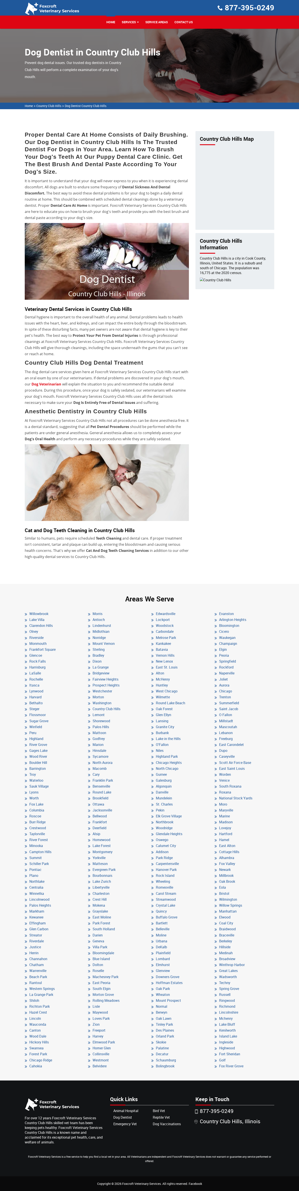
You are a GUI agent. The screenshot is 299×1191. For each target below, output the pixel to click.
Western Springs (42, 988)
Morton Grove (103, 994)
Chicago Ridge (40, 1060)
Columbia (36, 810)
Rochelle (36, 679)
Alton (160, 673)
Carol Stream (166, 893)
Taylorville (37, 833)
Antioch (99, 619)
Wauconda (37, 1024)
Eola (222, 887)
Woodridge (164, 827)
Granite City (165, 726)
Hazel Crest (38, 1012)
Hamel (224, 839)
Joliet (223, 679)
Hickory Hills (39, 1042)
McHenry (163, 679)
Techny (224, 982)
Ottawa (98, 804)
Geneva (98, 941)
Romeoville (164, 887)
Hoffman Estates (169, 982)
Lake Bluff (227, 1024)
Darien (98, 935)
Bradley (98, 655)
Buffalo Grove (166, 917)
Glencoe (35, 655)
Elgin (223, 649)
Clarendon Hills (41, 625)
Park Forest (101, 923)
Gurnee (161, 774)
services (129, 22)
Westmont (101, 1060)
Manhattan (228, 911)
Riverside (36, 637)
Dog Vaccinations (167, 1123)
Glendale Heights (169, 833)
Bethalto (36, 703)
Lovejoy (225, 827)
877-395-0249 (249, 7)
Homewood (101, 839)
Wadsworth (228, 976)
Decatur (162, 1054)
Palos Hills (101, 726)
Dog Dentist (122, 1117)
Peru (32, 732)
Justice (35, 947)
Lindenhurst (102, 625)
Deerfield (99, 827)
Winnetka (36, 893)
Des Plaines (165, 1030)
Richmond (227, 1006)
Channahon (38, 958)
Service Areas (156, 22)
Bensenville (101, 786)
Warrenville (37, 970)
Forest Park (38, 1054)
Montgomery (103, 851)
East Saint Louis (232, 768)
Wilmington (228, 899)
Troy (32, 774)
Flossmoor (37, 714)
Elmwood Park (104, 1042)
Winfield (35, 726)
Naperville (226, 673)
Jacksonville (102, 810)
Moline (161, 935)
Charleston (101, 893)
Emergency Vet (125, 1123)
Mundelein (164, 798)
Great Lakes (228, 970)
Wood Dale (37, 1036)
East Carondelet (231, 744)
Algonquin (164, 786)
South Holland (104, 929)
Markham (36, 911)
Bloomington (229, 625)
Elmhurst (163, 964)
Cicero (224, 631)
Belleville (162, 929)
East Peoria (101, 982)
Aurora (224, 685)
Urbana (161, 941)
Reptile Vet (161, 1117)
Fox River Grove (231, 1066)
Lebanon (226, 732)
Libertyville (101, 887)
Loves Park (101, 1018)
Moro (223, 804)
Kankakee (163, 643)
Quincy (161, 911)
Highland (36, 738)
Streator (35, 935)
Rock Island (165, 875)
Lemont (99, 714)
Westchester (102, 691)
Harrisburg (37, 667)
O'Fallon (162, 744)
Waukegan (227, 637)
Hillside (224, 947)
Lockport (163, 619)
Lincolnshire (228, 1012)
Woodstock (165, 625)
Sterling (99, 649)
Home (110, 22)
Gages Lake (38, 750)
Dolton (98, 964)
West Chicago (167, 691)
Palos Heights (40, 905)
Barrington (37, 768)
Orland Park (165, 1036)
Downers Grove (167, 976)
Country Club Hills (48, 106)
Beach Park (38, 976)
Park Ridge (164, 857)
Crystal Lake (165, 905)
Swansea (36, 1048)
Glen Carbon (38, 929)
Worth (34, 798)
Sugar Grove (38, 721)
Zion (96, 1024)
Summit (35, 857)
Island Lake (228, 1036)
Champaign (228, 643)
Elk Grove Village (169, 816)
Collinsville (101, 1054)
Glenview (163, 970)
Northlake (36, 881)
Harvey (98, 1036)
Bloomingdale (103, 952)
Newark (225, 869)
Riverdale (36, 941)
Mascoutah (228, 726)
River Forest (38, 839)
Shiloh (34, 1000)
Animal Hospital (125, 1110)
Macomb (100, 768)
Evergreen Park (104, 869)
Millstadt (226, 721)
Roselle (98, 970)
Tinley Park (164, 1024)
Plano (33, 875)
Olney (33, 631)
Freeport (99, 1030)
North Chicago (167, 768)
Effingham (37, 923)
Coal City (226, 923)
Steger (34, 708)
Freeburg (226, 738)
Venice (224, 780)
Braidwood (227, 929)
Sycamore (100, 756)
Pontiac (35, 869)
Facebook (195, 1184)
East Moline (102, 917)
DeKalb (161, 947)
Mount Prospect (168, 1000)
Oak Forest (164, 708)
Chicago (225, 691)
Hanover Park (166, 869)
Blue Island (101, 958)
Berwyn (161, 1012)
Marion (98, 744)
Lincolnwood (39, 899)
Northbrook (164, 822)
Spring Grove (229, 988)
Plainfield (163, 952)
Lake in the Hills (168, 738)
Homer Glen (102, 1048)
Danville (162, 792)
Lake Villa (36, 619)
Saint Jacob (228, 708)
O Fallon (225, 714)
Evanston (226, 613)
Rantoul (35, 982)
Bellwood (100, 816)
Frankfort (100, 822)
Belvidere (100, 1066)
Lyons (34, 792)
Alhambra (226, 857)
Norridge (99, 637)
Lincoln (35, 1018)
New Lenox (164, 661)
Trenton (225, 697)
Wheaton (163, 994)
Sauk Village (39, 786)
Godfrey (99, 738)
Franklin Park (103, 780)
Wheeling (163, 881)
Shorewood (101, 721)
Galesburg (164, 780)
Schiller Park (39, 863)
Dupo (223, 750)
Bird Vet (159, 1110)
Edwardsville (165, 613)
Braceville (226, 935)
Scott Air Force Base (235, 762)
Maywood (100, 1012)
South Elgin (102, 988)
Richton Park (39, 1006)
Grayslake (100, 911)
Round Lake (102, 792)
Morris (97, 613)
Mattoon (99, 732)
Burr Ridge (37, 822)
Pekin (160, 810)
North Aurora (103, 762)
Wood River (38, 756)
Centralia (36, 887)
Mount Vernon (104, 643)
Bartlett (162, 923)
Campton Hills (40, 851)
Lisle (96, 1006)
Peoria (224, 655)
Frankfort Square (42, 649)
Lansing (162, 721)
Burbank (162, 732)
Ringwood (227, 1000)
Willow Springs (230, 905)
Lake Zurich (102, 881)
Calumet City (166, 845)
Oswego (162, 839)
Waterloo (36, 780)
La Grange (101, 667)
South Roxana (230, 786)
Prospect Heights (106, 685)
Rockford (226, 667)
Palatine (162, 1048)
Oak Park (163, 988)
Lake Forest (102, 845)
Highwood (227, 1048)
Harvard (35, 697)
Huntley (162, 685)
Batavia (162, 649)
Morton (98, 697)
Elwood (224, 917)
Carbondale (165, 631)
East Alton (227, 845)
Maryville (226, 810)
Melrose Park (166, 637)
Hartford (225, 833)
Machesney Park (105, 976)
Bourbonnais (102, 875)
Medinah (226, 952)
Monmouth (38, 643)
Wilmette (163, 697)
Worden (225, 774)
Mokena (99, 905)
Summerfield (229, 703)
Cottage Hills (229, 851)
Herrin (34, 952)
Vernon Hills (165, 655)
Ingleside (226, 1042)
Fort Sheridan (229, 1054)
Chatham (36, 964)
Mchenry (226, 1018)
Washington (102, 703)
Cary (96, 774)
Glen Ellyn (163, 714)
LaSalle (35, 673)
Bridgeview (101, 673)
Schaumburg (166, 1060)
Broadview (227, 958)
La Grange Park (41, 994)
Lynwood (36, 691)
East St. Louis (167, 667)
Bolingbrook (165, 1066)
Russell (224, 994)
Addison (162, 851)
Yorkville (99, 857)
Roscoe (35, 816)
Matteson (100, 863)
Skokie (161, 1042)
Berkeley (225, 941)
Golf (222, 1060)
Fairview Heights (105, 679)
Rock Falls (37, 661)
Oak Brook (227, 881)
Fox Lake (36, 804)
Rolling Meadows (106, 1000)
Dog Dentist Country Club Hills (85, 106)
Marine (224, 816)
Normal (161, 1006)
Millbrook (226, 875)
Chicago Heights (169, 762)
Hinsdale (99, 750)
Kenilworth (227, 1030)
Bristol (224, 893)
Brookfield (100, 798)
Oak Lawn (163, 1018)
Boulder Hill (38, 762)
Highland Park (167, 756)
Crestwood (37, 827)
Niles (160, 750)
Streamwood (166, 899)
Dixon (97, 661)
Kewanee (36, 917)
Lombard (163, 958)
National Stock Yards (235, 798)
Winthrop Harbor (232, 964)
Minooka (36, 845)
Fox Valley (227, 863)
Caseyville (227, 756)
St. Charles (164, 804)
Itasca (34, 685)
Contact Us (183, 22)
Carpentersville (167, 863)
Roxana (225, 792)
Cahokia (35, 1066)
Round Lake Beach (170, 703)
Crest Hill (100, 899)
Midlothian (101, 631)
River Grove (38, 744)
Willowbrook (38, 613)
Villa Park (100, 947)
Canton (35, 1030)
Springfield (227, 661)
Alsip (96, 833)
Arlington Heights (232, 619)
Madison (226, 822)
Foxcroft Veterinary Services (141, 1184)
